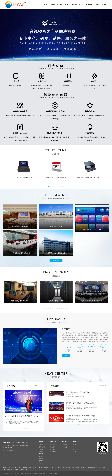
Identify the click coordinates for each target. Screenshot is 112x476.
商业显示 (52, 449)
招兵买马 (40, 461)
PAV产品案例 (6, 469)
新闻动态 (60, 4)
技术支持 (89, 4)
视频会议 (40, 449)
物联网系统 (53, 451)
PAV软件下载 (23, 469)
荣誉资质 (40, 458)
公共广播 (40, 444)
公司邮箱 (25, 467)
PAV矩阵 (37, 467)
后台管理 (31, 467)
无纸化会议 (41, 447)
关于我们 (82, 4)
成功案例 (67, 4)
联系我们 (40, 463)
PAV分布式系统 (45, 467)
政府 (74, 444)
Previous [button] (5, 176)
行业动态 (64, 447)
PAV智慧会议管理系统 (15, 467)
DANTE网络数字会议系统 (79, 467)
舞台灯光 (52, 447)
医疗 (74, 449)
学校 (74, 451)
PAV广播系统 (101, 467)
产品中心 (52, 4)
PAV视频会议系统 (92, 467)
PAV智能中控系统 (56, 467)
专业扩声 (40, 451)
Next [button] (107, 176)
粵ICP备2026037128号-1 (50, 473)
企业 (74, 447)
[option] (56, 35)
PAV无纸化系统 (66, 467)
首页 (45, 4)
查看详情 (65, 355)
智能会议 (52, 444)
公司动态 (64, 444)
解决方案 (74, 4)
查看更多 (56, 260)
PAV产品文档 (14, 469)
